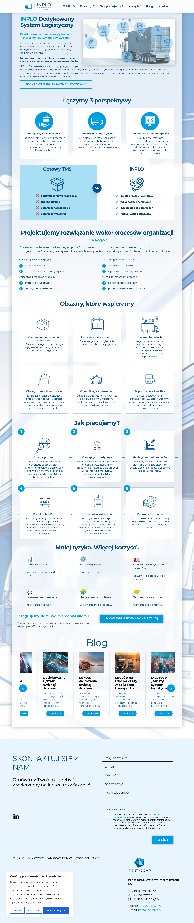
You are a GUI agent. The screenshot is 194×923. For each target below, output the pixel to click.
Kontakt (164, 6)
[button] (23, 688)
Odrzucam (34, 910)
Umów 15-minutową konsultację (131, 618)
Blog (149, 6)
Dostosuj (17, 910)
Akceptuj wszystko (55, 910)
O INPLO (69, 6)
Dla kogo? (87, 6)
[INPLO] (37, 6)
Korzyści (135, 6)
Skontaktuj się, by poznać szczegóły (56, 84)
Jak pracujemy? (111, 6)
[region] (39, 894)
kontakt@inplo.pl (149, 910)
